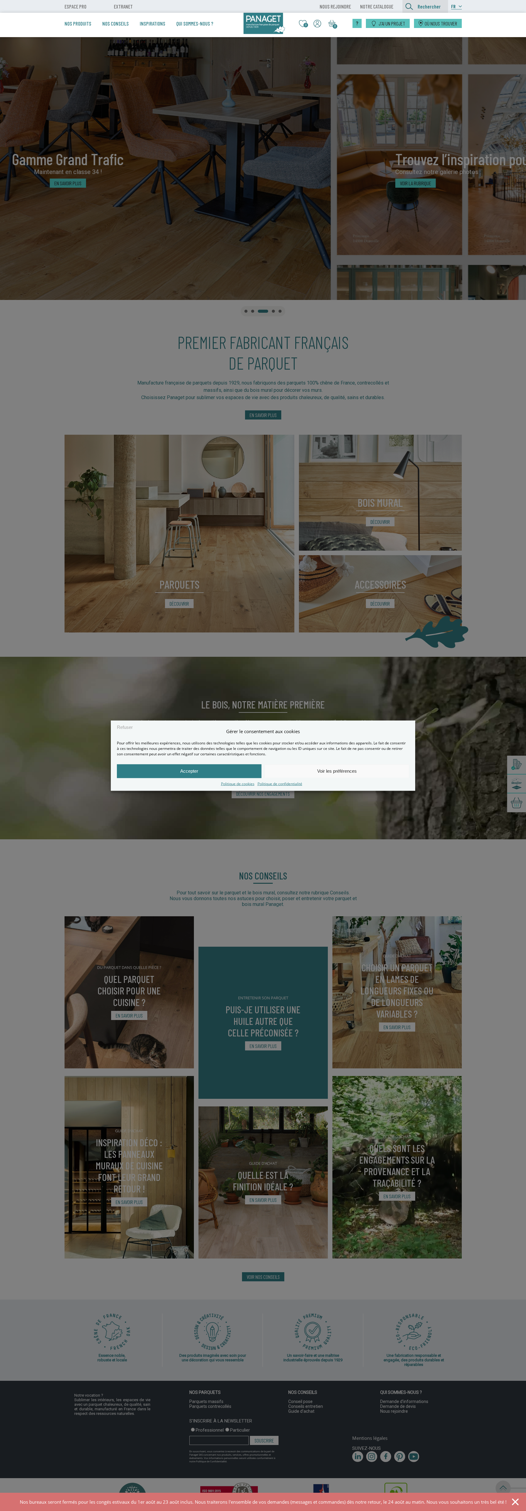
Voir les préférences (337, 771)
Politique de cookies (237, 783)
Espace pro (75, 6)
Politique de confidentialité (280, 783)
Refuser (125, 727)
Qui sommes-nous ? (194, 23)
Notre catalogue (376, 6)
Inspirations (152, 23)
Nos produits (78, 23)
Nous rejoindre (335, 6)
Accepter (189, 771)
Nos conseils (115, 23)
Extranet (123, 6)
